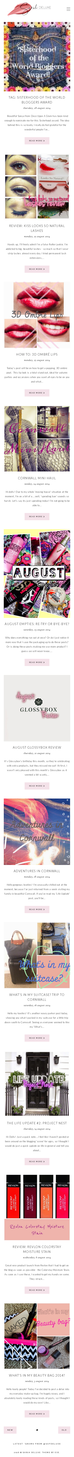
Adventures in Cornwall (37, 871)
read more (36, 141)
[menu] (68, 9)
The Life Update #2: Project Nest (37, 1123)
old (64, 1430)
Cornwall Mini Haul (37, 478)
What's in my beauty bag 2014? (37, 1375)
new (10, 1430)
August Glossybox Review (37, 747)
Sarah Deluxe (32, 1452)
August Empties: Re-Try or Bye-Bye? (37, 624)
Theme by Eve (50, 1452)
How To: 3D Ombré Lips (37, 354)
